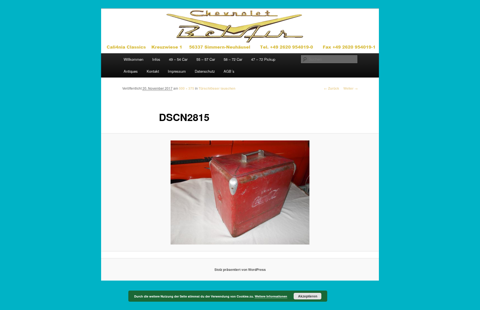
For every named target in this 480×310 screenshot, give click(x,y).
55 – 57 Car (205, 59)
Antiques (131, 71)
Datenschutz (205, 71)
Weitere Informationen (271, 296)
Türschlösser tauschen (217, 88)
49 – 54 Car (178, 59)
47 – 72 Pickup (263, 59)
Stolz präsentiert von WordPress (240, 269)
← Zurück (331, 88)
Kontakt (153, 71)
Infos (156, 59)
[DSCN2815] (240, 192)
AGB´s (229, 71)
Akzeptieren (307, 296)
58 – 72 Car (233, 59)
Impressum (177, 71)
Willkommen (133, 59)
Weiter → (350, 88)
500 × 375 (186, 88)
